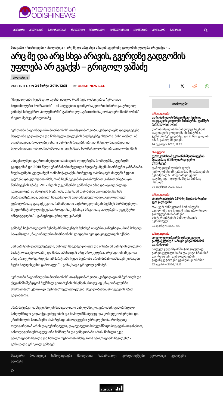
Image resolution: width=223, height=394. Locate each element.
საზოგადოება (57, 30)
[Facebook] (169, 86)
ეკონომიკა (140, 30)
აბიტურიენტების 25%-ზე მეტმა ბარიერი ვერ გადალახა (179, 200)
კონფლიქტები (119, 30)
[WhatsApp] (206, 86)
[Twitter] (181, 86)
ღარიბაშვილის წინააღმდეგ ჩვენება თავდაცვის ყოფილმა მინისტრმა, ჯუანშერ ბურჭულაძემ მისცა (180, 121)
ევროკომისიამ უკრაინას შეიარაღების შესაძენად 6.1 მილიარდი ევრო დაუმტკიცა (178, 159)
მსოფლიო (78, 30)
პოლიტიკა (36, 30)
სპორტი (175, 30)
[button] (205, 30)
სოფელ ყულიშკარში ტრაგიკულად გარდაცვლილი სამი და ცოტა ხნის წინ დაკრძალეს (178, 241)
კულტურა (158, 30)
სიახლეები (35, 47)
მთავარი (18, 30)
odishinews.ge (91, 86)
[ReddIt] (194, 86)
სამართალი (97, 30)
